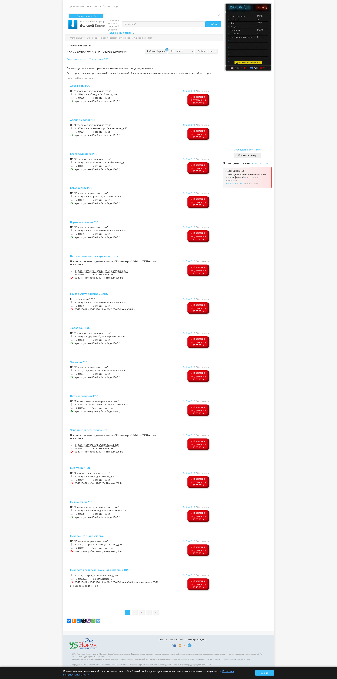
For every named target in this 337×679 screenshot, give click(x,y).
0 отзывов (203, 90)
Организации (76, 6)
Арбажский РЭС (80, 85)
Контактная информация (192, 639)
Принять (264, 672)
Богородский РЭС (81, 188)
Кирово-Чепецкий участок (87, 536)
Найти (213, 24)
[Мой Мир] (79, 621)
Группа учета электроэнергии (89, 294)
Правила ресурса (168, 639)
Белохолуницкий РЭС (83, 154)
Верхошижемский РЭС (84, 222)
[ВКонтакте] (69, 621)
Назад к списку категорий (168, 37)
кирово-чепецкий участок (113, 26)
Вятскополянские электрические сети (94, 256)
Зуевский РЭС (78, 362)
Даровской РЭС (80, 328)
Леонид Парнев (235, 170)
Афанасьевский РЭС (82, 120)
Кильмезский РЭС (81, 502)
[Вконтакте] (175, 646)
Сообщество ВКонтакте (247, 149)
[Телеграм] (190, 646)
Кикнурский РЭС (80, 467)
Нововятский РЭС (234, 183)
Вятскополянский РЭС (84, 396)
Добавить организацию (248, 62)
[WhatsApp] (93, 621)
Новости (92, 6)
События (105, 6)
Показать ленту (247, 155)
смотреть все (261, 163)
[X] (83, 621)
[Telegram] (98, 621)
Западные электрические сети (89, 430)
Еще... (117, 6)
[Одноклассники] (74, 621)
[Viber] (88, 621)
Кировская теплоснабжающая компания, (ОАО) (100, 570)
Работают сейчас (80, 45)
